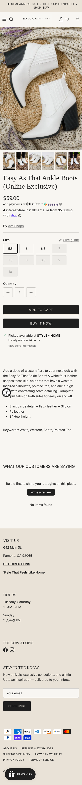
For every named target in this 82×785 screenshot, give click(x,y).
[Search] (13, 19)
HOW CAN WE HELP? (48, 754)
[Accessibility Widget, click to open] (6, 392)
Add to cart (41, 310)
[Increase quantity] (31, 292)
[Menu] (4, 19)
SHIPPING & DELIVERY (16, 754)
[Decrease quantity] (8, 292)
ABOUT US (10, 748)
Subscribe (17, 706)
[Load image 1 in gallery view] (41, 88)
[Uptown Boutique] (37, 19)
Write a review (41, 492)
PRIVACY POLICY (13, 759)
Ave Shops (16, 226)
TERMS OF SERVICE (41, 759)
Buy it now (41, 323)
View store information (22, 345)
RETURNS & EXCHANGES (37, 748)
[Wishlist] (66, 19)
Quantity (9, 284)
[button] (41, 204)
